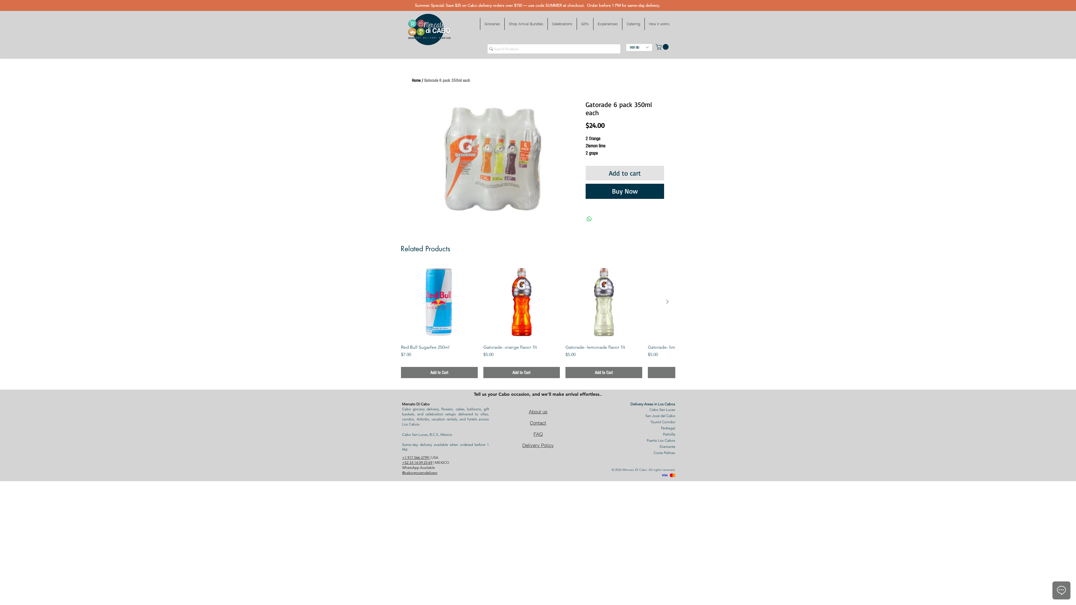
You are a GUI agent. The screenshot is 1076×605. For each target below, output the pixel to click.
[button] (492, 24)
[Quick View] (439, 302)
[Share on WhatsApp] (589, 219)
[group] (538, 321)
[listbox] (639, 47)
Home (416, 80)
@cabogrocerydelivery (419, 473)
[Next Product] (667, 301)
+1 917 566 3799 (416, 457)
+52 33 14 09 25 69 (417, 462)
